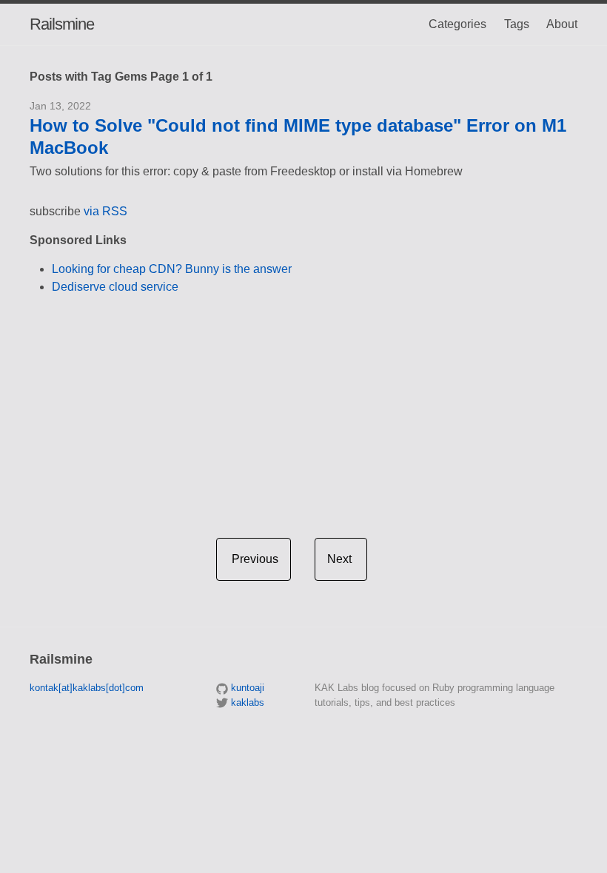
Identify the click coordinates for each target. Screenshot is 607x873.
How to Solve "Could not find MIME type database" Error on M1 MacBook (298, 136)
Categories (457, 24)
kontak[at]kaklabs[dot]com (87, 687)
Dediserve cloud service (115, 286)
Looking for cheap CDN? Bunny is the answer (172, 269)
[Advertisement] (303, 410)
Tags (516, 24)
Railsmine (62, 24)
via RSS (105, 211)
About (561, 24)
